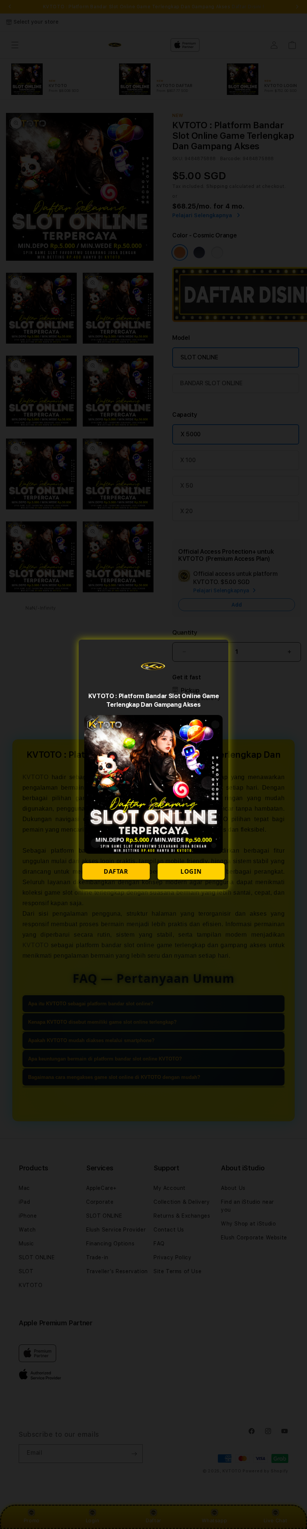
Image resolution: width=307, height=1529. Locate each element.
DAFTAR (116, 871)
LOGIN (190, 871)
